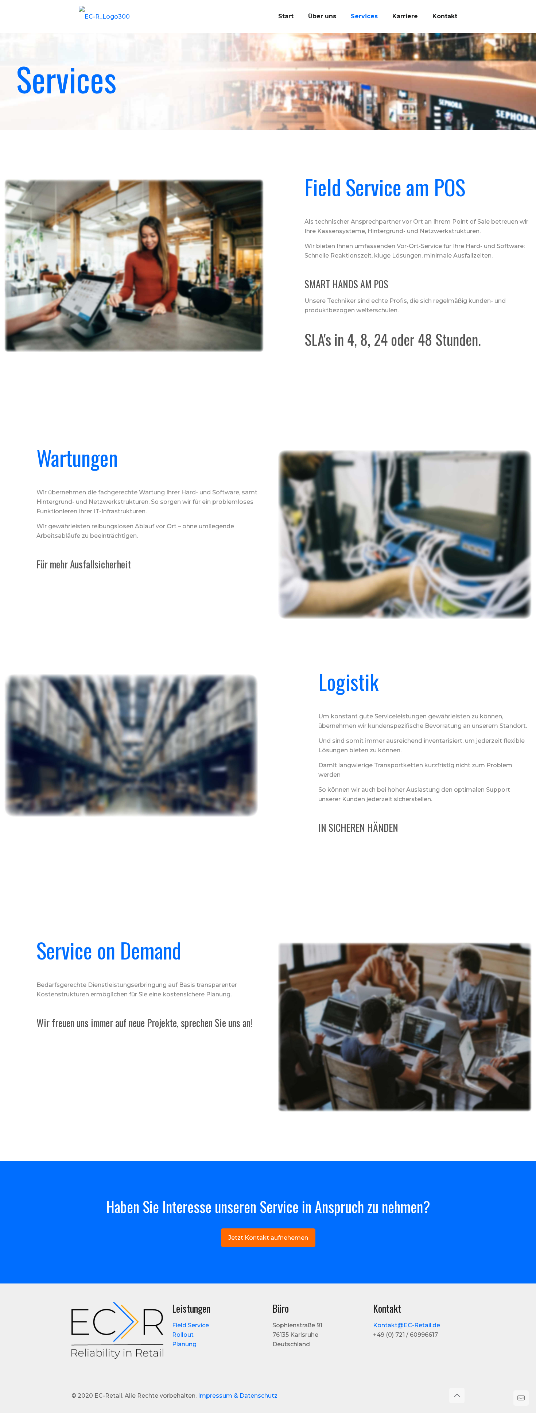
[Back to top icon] (457, 1395)
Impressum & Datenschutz (237, 1395)
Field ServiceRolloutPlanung (190, 1335)
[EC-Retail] (104, 16)
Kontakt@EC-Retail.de (406, 1325)
